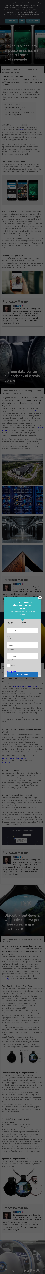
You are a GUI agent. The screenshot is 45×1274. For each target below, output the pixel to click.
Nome (9, 638)
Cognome (10, 649)
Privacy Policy (12, 671)
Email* (9, 624)
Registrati (22, 675)
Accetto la (14, 666)
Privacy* (10, 660)
